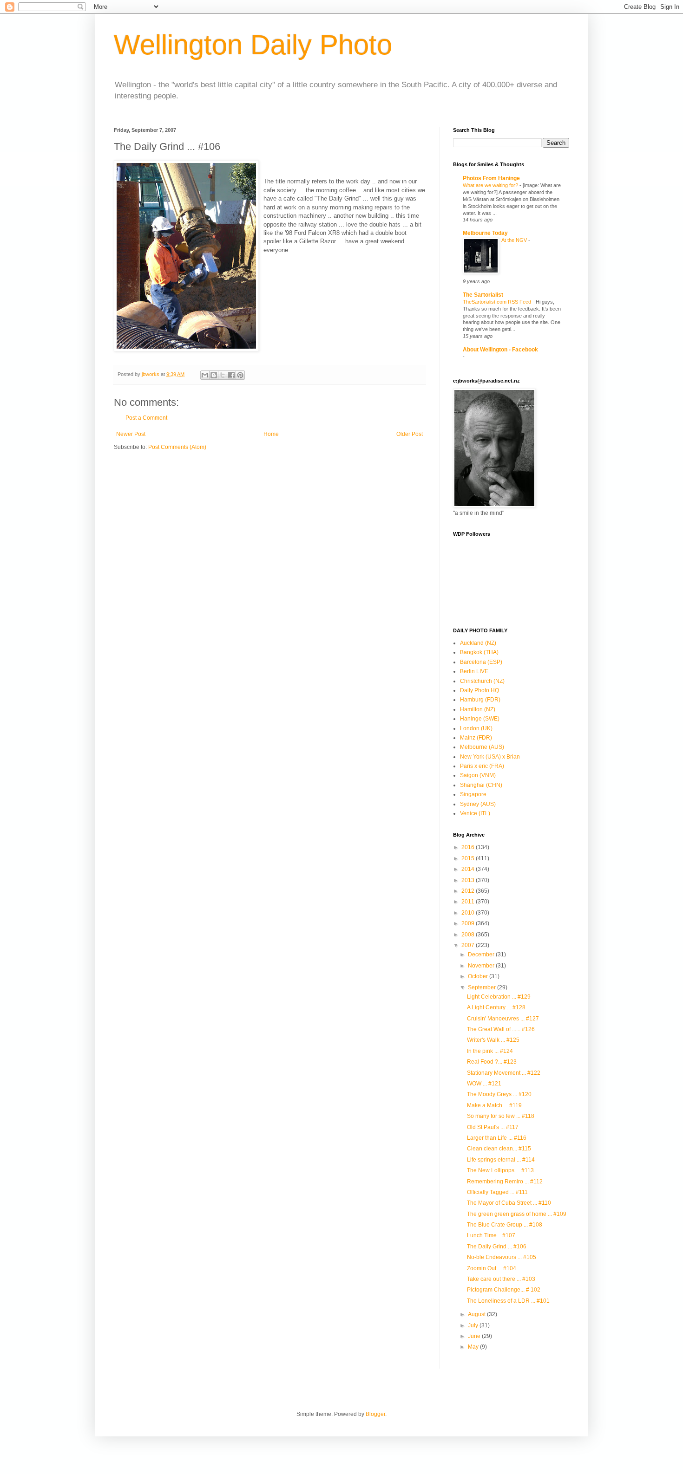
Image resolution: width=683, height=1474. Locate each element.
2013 (468, 880)
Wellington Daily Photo (253, 44)
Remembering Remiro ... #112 (505, 1181)
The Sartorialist (483, 295)
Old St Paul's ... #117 (493, 1127)
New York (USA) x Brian (490, 756)
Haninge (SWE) (479, 718)
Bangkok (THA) (479, 652)
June (475, 1336)
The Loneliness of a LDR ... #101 (508, 1301)
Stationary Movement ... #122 (503, 1073)
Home (271, 434)
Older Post (409, 434)
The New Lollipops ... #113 (500, 1170)
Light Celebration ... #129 (499, 996)
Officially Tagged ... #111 (497, 1192)
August (477, 1314)
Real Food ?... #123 (492, 1061)
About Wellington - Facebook (500, 349)
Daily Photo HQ (479, 690)
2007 (468, 945)
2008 (468, 934)
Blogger (375, 1414)
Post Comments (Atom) (177, 447)
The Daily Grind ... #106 (496, 1246)
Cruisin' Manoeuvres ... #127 (503, 1018)
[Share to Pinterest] (240, 375)
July (473, 1325)
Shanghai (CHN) (481, 785)
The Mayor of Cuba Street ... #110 (509, 1203)
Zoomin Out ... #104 (491, 1268)
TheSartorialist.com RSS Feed (497, 302)
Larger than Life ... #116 (496, 1138)
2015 (468, 858)
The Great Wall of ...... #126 (501, 1029)
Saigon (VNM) (478, 775)
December (482, 954)
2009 (468, 923)
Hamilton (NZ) (477, 709)
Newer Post (130, 434)
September (482, 987)
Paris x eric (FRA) (482, 766)
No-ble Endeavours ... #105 (501, 1257)
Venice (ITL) (475, 813)
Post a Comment (146, 418)
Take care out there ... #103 (501, 1279)
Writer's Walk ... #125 (493, 1040)
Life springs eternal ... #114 (501, 1159)
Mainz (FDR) (476, 737)
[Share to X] (222, 375)
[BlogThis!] (213, 375)
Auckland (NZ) (478, 643)
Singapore (473, 794)
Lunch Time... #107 (491, 1235)
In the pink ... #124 (490, 1051)
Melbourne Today (485, 233)
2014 (468, 869)
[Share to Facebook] (231, 375)
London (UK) (476, 728)
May (474, 1347)
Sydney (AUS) (478, 804)
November (482, 965)
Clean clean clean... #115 (499, 1148)
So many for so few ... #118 (500, 1116)
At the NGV (514, 240)
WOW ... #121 (484, 1083)
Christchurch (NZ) (482, 681)
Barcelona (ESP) (481, 662)
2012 (468, 891)
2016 (468, 847)
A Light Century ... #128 (496, 1007)
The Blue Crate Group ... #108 (504, 1224)
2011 (468, 901)
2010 (468, 912)
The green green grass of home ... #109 (516, 1214)
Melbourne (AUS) (482, 747)
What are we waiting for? (491, 185)
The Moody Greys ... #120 (499, 1094)
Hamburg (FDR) (480, 699)
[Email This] (205, 375)
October (478, 976)
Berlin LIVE (474, 671)
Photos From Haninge (491, 178)
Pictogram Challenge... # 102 (503, 1289)
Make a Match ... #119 (494, 1105)
